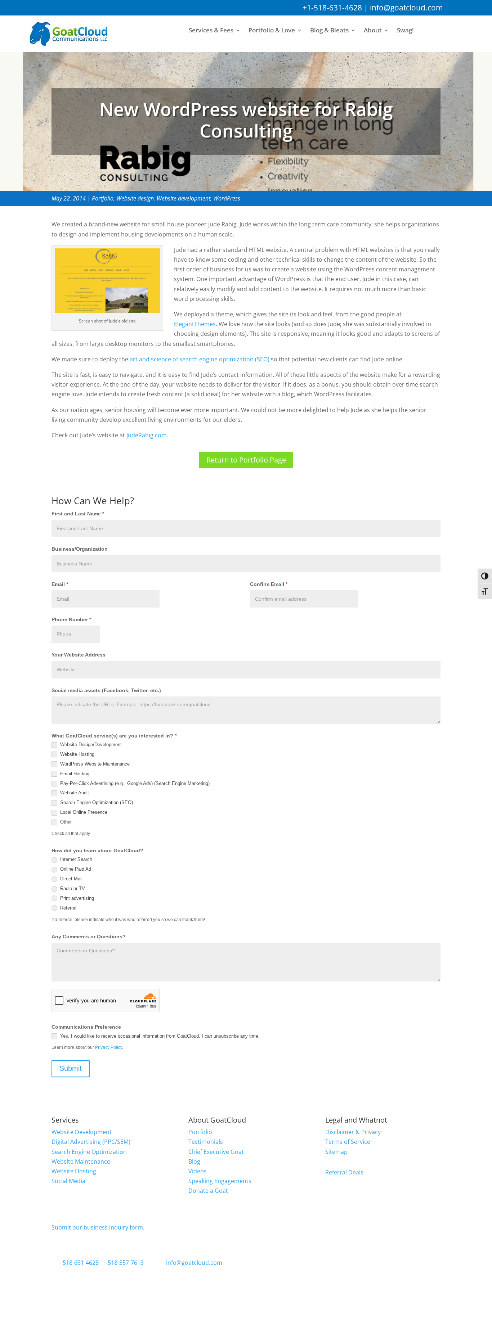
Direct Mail (70, 878)
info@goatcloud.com (406, 8)
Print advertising (76, 898)
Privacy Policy (108, 1047)
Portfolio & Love (272, 30)
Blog (194, 1161)
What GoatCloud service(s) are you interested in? (114, 736)
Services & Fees (211, 30)
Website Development (82, 1132)
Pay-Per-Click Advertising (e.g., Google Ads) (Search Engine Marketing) (134, 783)
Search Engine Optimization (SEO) (96, 802)
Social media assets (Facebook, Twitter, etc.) (106, 690)
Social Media (68, 1181)
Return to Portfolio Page (246, 460)
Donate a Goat (208, 1191)
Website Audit (74, 792)
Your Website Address (79, 655)
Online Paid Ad (75, 869)
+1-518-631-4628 (332, 8)
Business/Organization (80, 549)
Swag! (405, 30)
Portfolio (102, 198)
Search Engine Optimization (89, 1152)
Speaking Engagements (219, 1181)
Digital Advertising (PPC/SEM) (91, 1142)
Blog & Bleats (329, 30)
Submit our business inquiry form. (98, 1227)
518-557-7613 (126, 1263)
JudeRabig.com (146, 435)
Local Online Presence (83, 812)
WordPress (226, 198)
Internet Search (75, 859)
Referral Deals (344, 1172)
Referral (67, 908)
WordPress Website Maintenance (94, 764)
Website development (183, 198)
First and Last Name (78, 513)
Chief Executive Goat (216, 1152)
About (373, 30)
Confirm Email (268, 584)
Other (65, 822)
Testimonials (205, 1142)
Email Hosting (74, 773)
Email (60, 584)
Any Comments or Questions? (89, 936)
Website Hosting (76, 754)
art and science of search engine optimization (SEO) (199, 359)
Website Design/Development (90, 744)
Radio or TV (72, 888)
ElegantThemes (195, 324)
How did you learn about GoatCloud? (97, 850)
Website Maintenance (81, 1161)
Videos (197, 1171)
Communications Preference (86, 1027)
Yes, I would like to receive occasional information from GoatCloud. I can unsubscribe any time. (159, 1036)
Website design (135, 198)
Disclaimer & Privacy (353, 1132)
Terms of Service (347, 1142)
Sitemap (336, 1152)
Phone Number (71, 619)
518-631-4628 (81, 1263)
